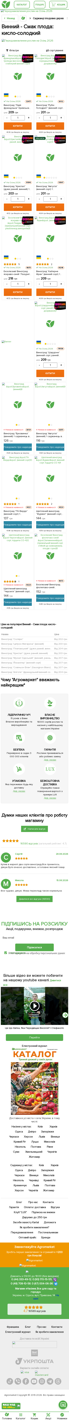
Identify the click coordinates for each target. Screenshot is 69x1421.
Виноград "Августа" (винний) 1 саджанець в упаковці (49, 435)
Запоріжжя (47, 1131)
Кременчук (20, 1185)
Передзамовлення (22, 1232)
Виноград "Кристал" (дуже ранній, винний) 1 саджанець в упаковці (16, 188)
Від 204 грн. (61, 648)
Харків (53, 1126)
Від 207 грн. (61, 658)
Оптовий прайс (28, 1237)
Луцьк (35, 1141)
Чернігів (52, 1151)
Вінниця (55, 1136)
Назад (11, 18)
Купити (17, 126)
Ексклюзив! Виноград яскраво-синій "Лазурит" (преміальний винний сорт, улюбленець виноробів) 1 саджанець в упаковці (17, 273)
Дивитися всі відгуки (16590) (34, 899)
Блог (19, 1202)
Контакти (48, 1202)
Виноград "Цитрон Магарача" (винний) (22, 643)
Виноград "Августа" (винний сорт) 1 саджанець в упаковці (48, 188)
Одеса (19, 1131)
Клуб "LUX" (20, 1212)
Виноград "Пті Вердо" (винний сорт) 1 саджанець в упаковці (16, 512)
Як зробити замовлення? (34, 1227)
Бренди (45, 1237)
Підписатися (34, 947)
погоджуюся (18, 953)
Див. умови (50, 759)
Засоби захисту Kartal (26, 1222)
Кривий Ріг (20, 1141)
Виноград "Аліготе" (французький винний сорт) (27, 672)
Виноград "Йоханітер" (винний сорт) (21, 662)
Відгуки (55, 1207)
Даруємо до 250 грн (34, 1217)
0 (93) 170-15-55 (42, 1279)
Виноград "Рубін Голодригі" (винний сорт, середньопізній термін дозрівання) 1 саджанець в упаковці (50, 106)
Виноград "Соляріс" (12, 639)
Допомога (50, 1222)
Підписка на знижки (43, 1212)
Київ (40, 1126)
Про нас (33, 1202)
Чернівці (34, 1180)
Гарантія (14, 1207)
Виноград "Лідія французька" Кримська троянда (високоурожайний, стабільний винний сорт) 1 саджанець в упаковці (17, 106)
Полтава (36, 1146)
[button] (15, 96)
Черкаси (14, 1136)
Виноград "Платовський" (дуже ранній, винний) (27, 648)
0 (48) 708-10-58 (21, 1283)
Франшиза (13, 1327)
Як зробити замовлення (50, 1332)
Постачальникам (48, 1232)
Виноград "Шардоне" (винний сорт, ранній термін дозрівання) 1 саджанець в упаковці (48, 354)
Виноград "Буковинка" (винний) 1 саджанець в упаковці (16, 435)
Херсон (28, 1136)
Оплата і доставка (35, 1207)
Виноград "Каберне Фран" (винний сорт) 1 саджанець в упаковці (48, 273)
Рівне (50, 1146)
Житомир (34, 1157)
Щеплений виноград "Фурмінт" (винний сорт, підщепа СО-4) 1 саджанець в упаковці (49, 512)
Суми (16, 1151)
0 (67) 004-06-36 (42, 1283)
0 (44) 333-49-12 (21, 1279)
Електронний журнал (17, 1332)
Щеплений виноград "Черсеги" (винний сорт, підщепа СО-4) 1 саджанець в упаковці (17, 590)
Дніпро (32, 1131)
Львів (42, 1136)
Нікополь (20, 1146)
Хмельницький (34, 1151)
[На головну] (6, 4)
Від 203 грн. (60, 643)
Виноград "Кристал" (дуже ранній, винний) (24, 653)
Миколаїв (49, 1141)
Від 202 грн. (61, 639)
